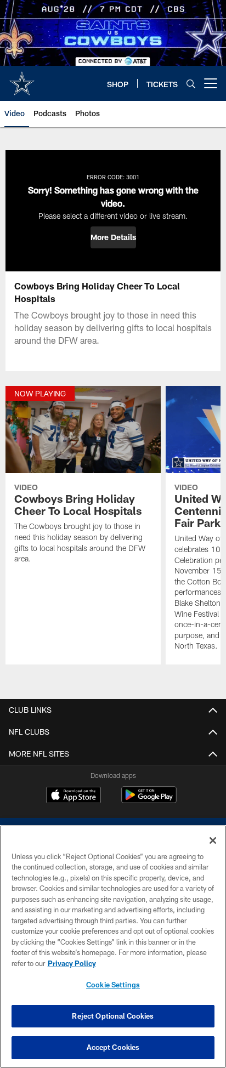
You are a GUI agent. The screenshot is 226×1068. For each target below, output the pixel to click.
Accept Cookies (113, 1047)
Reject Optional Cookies (113, 1016)
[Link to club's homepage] (22, 79)
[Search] (191, 83)
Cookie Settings (113, 984)
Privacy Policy (72, 963)
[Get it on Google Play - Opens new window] (149, 800)
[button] (113, 237)
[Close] (213, 840)
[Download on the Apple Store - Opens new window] (73, 796)
